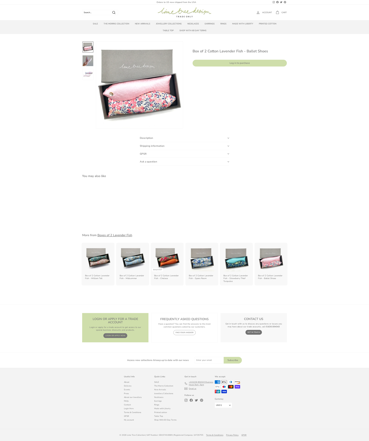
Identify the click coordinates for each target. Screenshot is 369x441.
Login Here (129, 408)
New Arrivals (142, 23)
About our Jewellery (133, 397)
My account (129, 420)
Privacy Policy (232, 435)
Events (127, 389)
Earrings (210, 23)
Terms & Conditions (132, 412)
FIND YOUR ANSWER (185, 332)
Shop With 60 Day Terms (192, 30)
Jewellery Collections (169, 23)
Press (126, 393)
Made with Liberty (242, 23)
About (126, 382)
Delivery (128, 386)
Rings (223, 23)
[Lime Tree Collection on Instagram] (186, 400)
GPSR (143, 154)
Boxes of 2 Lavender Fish (114, 235)
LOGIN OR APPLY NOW (115, 335)
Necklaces (193, 23)
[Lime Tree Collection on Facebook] (191, 400)
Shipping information (152, 146)
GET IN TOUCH (253, 332)
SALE (95, 23)
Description (146, 138)
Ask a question (148, 161)
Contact (127, 404)
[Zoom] (139, 84)
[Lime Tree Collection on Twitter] (196, 400)
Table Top (168, 30)
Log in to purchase (240, 63)
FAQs (126, 401)
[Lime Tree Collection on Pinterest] (201, 400)
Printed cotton (267, 23)
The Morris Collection (116, 23)
